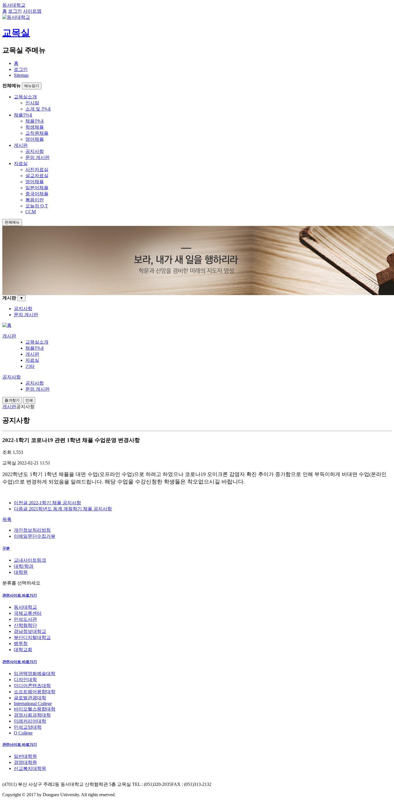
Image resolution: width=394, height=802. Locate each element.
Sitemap (21, 75)
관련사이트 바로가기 (19, 595)
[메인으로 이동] (7, 325)
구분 (6, 548)
